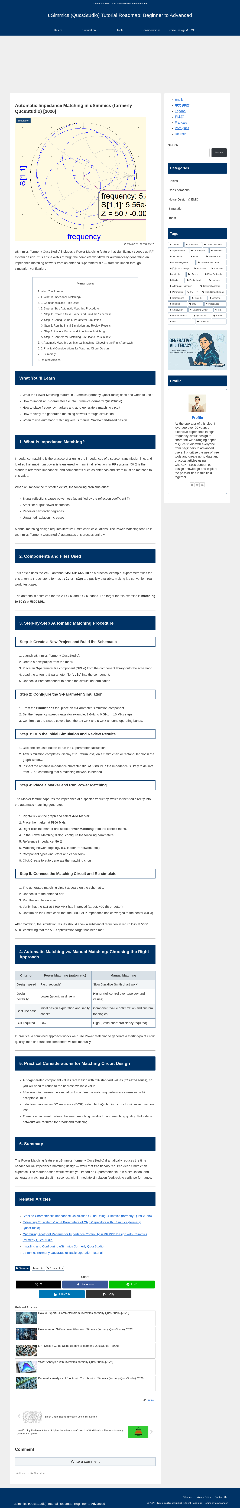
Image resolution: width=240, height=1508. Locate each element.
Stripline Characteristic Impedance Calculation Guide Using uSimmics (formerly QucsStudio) (87, 1216)
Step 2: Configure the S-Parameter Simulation (72, 319)
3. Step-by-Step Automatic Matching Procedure (70, 308)
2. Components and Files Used (60, 302)
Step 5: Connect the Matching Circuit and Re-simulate (77, 337)
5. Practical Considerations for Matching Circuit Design (75, 348)
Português (182, 128)
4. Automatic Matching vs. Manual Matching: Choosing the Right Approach (87, 342)
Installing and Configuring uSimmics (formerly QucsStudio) (64, 1246)
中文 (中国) (182, 105)
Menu (81, 283)
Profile (197, 418)
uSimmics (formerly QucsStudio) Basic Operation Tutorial (63, 1252)
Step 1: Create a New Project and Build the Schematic (77, 314)
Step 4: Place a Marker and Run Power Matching (74, 331)
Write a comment (85, 1461)
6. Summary (48, 354)
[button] (108, 1294)
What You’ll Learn (52, 291)
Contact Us (221, 1497)
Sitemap (187, 1497)
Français (181, 122)
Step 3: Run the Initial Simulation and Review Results (77, 325)
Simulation (24, 1268)
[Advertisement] (120, 64)
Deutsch (180, 134)
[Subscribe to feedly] (197, 484)
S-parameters (56, 1268)
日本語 (179, 117)
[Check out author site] (192, 484)
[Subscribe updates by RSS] (202, 484)
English (180, 99)
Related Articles (50, 359)
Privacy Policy (203, 1497)
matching (39, 1268)
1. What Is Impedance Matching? (61, 297)
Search (173, 145)
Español (180, 111)
